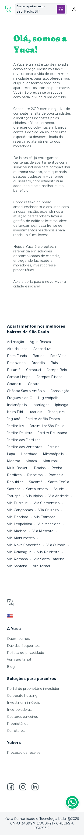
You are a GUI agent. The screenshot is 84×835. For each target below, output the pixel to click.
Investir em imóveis (23, 703)
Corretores (15, 731)
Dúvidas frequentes (23, 646)
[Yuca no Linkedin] (35, 787)
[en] (42, 616)
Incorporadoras (19, 710)
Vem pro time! (19, 660)
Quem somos (18, 639)
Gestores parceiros (22, 717)
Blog (11, 667)
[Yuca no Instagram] (23, 787)
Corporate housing (22, 695)
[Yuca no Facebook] (10, 787)
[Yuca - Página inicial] (9, 9)
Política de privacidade (25, 653)
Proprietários (17, 724)
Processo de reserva (24, 752)
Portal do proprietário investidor (33, 688)
